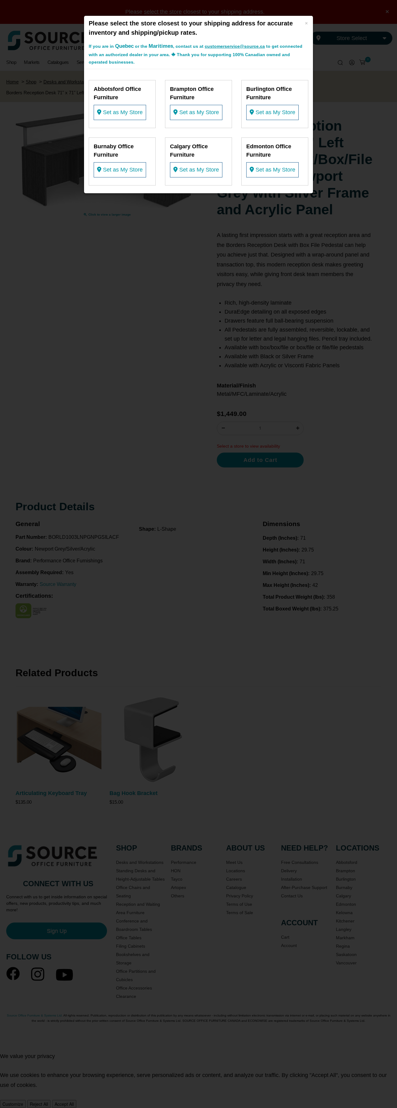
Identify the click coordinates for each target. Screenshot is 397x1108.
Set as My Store (122, 112)
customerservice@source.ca (235, 46)
